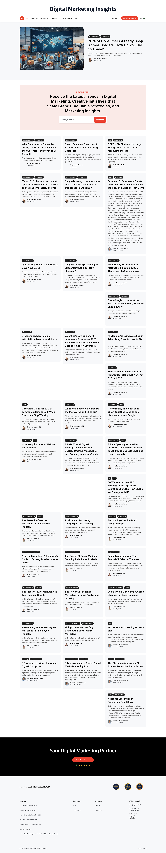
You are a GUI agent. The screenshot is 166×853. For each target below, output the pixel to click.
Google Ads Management (28, 810)
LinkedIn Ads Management (28, 820)
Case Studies (67, 18)
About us (97, 805)
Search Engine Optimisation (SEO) (30, 815)
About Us (35, 18)
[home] (24, 18)
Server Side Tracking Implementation (31, 834)
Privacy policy (142, 848)
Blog (76, 18)
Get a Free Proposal (83, 760)
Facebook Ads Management (28, 805)
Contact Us (98, 810)
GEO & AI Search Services (51, 834)
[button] (44, 18)
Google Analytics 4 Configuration (30, 824)
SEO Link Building (25, 829)
